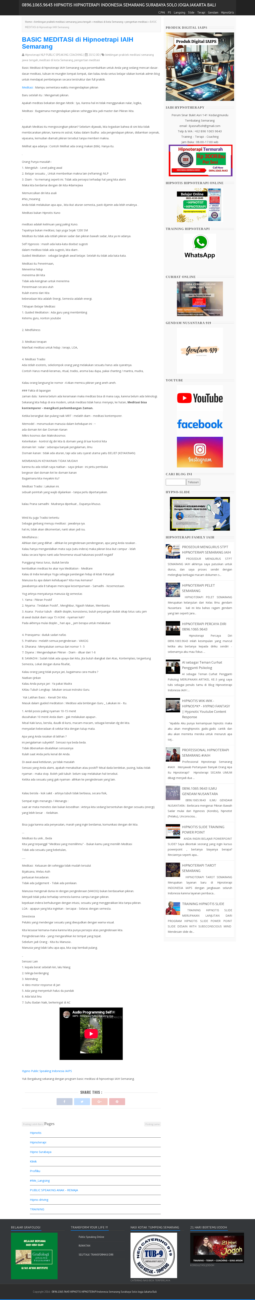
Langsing (179, 12)
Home (28, 22)
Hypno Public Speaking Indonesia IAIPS (47, 1071)
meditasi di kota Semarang (108, 22)
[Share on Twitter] (82, 1100)
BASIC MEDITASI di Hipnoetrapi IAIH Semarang (77, 43)
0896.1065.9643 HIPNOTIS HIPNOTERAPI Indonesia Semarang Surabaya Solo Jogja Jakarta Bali (119, 5)
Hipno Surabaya (40, 1152)
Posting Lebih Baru (33, 1124)
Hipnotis (35, 1133)
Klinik (33, 1161)
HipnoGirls (227, 12)
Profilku (35, 1171)
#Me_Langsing (40, 1180)
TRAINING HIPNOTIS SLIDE (203, 903)
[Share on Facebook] (65, 1100)
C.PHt (161, 12)
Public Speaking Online (91, 1237)
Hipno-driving (39, 1200)
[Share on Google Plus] (100, 1100)
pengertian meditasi (137, 22)
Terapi (201, 12)
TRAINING (37, 1209)
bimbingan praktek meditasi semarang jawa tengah (62, 22)
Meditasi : (28, 87)
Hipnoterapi (38, 1142)
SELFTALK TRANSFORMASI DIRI (96, 1254)
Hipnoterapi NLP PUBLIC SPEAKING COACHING (54, 55)
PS (169, 12)
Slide (191, 12)
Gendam (213, 12)
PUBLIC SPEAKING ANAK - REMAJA (54, 1190)
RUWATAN (84, 1245)
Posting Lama (152, 1124)
